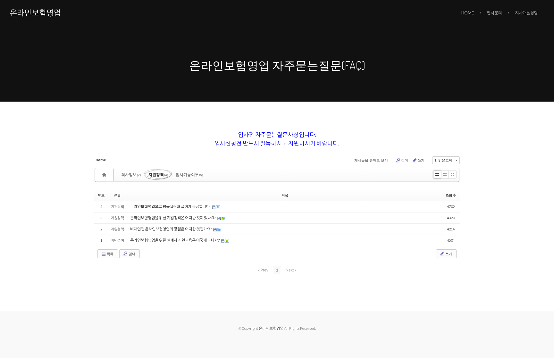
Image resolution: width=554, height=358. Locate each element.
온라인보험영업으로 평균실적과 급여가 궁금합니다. (170, 206)
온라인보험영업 (35, 12)
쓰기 (420, 160)
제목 (285, 195)
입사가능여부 (189, 174)
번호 (101, 195)
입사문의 (494, 12)
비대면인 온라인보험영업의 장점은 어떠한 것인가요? (171, 229)
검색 (404, 160)
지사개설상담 (526, 12)
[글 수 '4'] (105, 174)
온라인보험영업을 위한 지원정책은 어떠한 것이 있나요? (173, 217)
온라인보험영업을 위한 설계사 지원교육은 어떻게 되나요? (175, 240)
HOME (467, 12)
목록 (109, 253)
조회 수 (451, 195)
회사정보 (131, 174)
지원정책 (158, 174)
